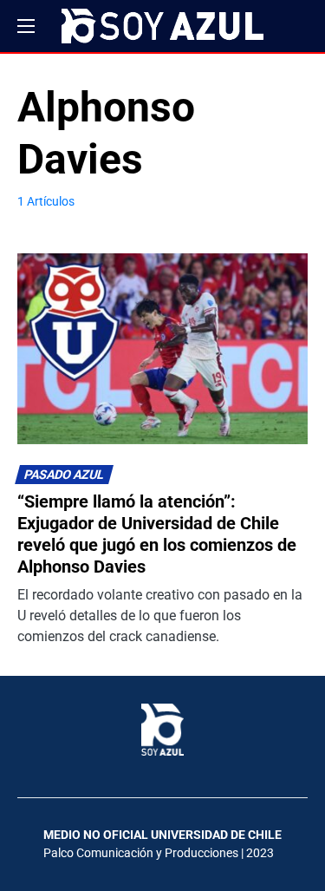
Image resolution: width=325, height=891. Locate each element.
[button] (26, 26)
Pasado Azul (65, 475)
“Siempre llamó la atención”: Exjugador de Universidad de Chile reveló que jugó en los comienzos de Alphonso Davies (156, 534)
